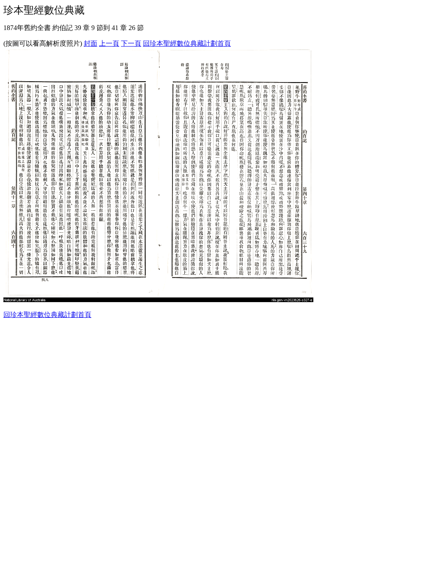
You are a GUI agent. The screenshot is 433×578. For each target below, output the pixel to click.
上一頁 (109, 43)
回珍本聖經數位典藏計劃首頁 (187, 43)
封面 (90, 43)
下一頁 (131, 43)
